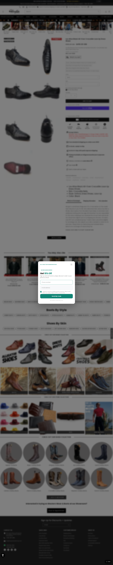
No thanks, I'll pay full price (56, 300)
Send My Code (56, 296)
